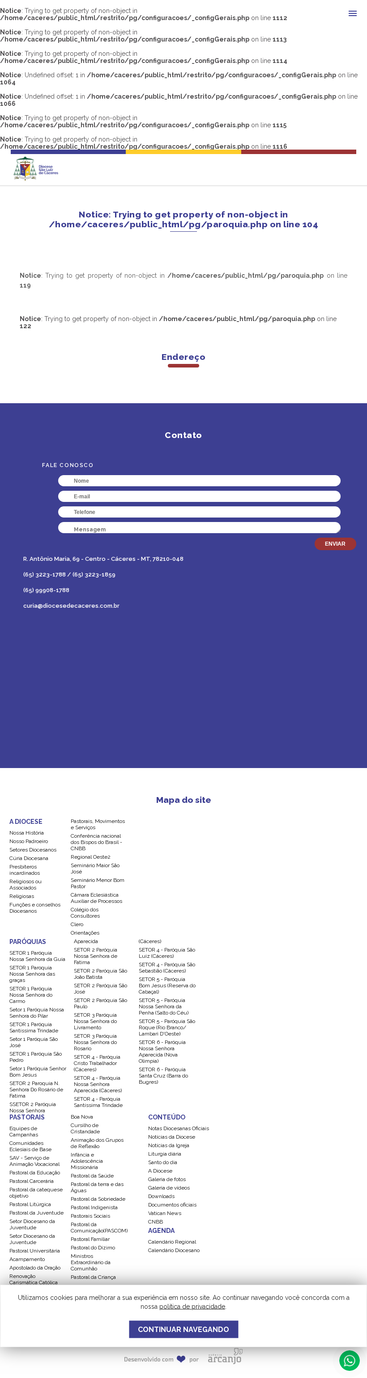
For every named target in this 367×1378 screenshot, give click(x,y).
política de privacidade (192, 1306)
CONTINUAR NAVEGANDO (183, 1329)
